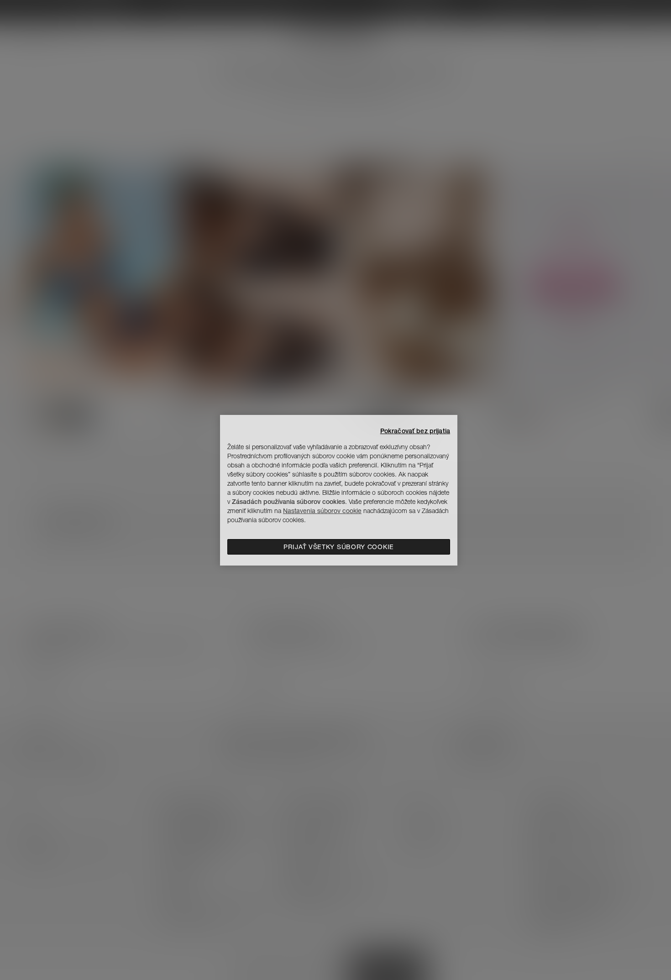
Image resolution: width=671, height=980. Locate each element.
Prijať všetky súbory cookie (338, 547)
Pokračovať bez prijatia (415, 431)
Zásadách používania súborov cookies (288, 502)
